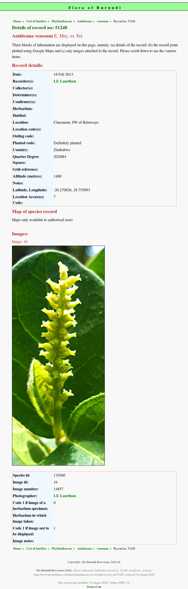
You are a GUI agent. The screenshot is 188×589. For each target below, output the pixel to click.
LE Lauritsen (65, 81)
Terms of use (94, 587)
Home (17, 21)
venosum (102, 21)
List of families (36, 21)
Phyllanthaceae (62, 21)
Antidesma (84, 21)
